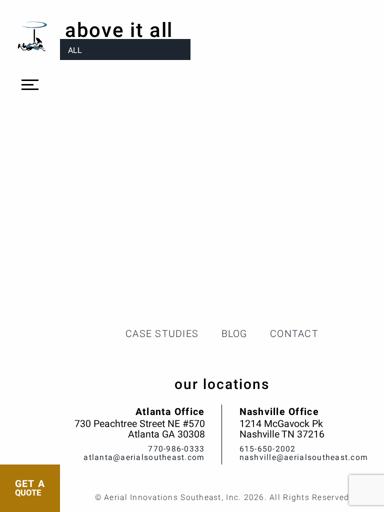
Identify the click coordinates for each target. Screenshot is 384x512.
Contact (294, 334)
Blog (235, 334)
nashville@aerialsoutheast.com (304, 458)
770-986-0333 (176, 449)
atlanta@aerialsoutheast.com (144, 458)
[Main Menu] (30, 85)
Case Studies (162, 334)
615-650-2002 (268, 449)
